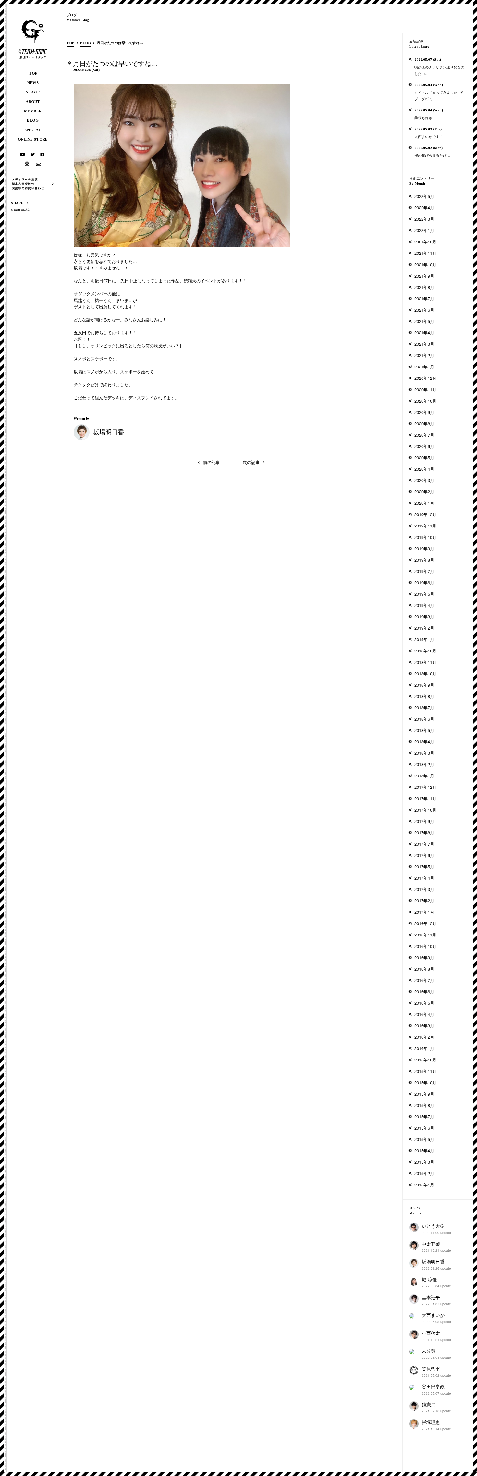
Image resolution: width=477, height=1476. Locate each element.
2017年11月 (425, 798)
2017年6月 (424, 855)
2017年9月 (424, 821)
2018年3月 (424, 753)
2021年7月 (424, 298)
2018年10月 (425, 673)
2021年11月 (425, 253)
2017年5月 (424, 866)
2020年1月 (424, 503)
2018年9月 (424, 685)
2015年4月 (424, 1150)
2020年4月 (424, 469)
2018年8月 (424, 696)
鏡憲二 (428, 1404)
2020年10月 (425, 401)
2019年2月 (424, 628)
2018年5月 (424, 730)
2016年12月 (425, 923)
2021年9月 (424, 276)
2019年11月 (425, 526)
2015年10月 (425, 1082)
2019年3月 (424, 617)
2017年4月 (424, 878)
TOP (70, 43)
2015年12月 (425, 1060)
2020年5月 (424, 457)
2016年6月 (424, 991)
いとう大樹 (433, 1225)
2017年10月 (425, 810)
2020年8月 (424, 423)
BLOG (85, 43)
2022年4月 (424, 208)
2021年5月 (424, 321)
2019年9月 (424, 548)
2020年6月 (424, 446)
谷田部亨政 (433, 1386)
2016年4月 (424, 1014)
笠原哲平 (431, 1368)
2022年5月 (424, 196)
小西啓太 (431, 1333)
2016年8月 (424, 969)
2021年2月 (424, 355)
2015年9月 (424, 1094)
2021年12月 (425, 242)
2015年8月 (424, 1105)
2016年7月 (424, 980)
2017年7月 (424, 844)
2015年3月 (424, 1162)
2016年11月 (425, 935)
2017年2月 (424, 901)
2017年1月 (424, 912)
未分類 (428, 1350)
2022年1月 (424, 230)
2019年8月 (424, 560)
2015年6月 (424, 1128)
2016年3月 (424, 1026)
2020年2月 (424, 492)
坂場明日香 (108, 431)
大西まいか (433, 1315)
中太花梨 (431, 1243)
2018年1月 (424, 776)
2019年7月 (424, 571)
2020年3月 (424, 480)
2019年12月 (425, 514)
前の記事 (211, 462)
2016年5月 (424, 1003)
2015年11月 (425, 1071)
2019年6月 (424, 582)
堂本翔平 (431, 1297)
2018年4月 (424, 741)
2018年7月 (424, 707)
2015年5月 (424, 1139)
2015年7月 (424, 1116)
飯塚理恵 (431, 1422)
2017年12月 (425, 787)
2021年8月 (424, 287)
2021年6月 (424, 310)
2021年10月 (425, 264)
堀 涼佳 (429, 1279)
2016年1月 (424, 1048)
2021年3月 (424, 344)
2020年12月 (425, 378)
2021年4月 (424, 332)
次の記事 (251, 462)
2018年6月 (424, 719)
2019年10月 (425, 537)
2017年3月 (424, 889)
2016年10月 (425, 946)
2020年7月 (424, 435)
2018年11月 (425, 662)
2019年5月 (424, 594)
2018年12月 (425, 651)
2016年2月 (424, 1037)
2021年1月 (424, 367)
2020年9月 (424, 412)
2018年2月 (424, 764)
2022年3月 (424, 219)
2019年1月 (424, 639)
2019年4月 (424, 605)
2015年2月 (424, 1173)
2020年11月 (425, 389)
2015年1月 (424, 1185)
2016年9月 (424, 957)
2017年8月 (424, 832)
